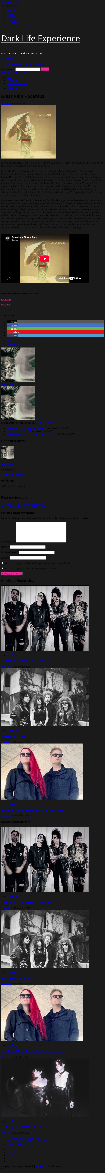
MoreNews (41, 1166)
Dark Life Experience (40, 38)
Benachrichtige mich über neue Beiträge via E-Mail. (30, 568)
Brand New (12, 88)
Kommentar (8, 541)
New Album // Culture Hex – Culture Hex (27, 428)
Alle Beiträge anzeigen (12, 474)
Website (5, 557)
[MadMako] (18, 380)
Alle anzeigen (46, 423)
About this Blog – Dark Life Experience (26, 63)
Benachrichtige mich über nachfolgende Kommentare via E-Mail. (37, 563)
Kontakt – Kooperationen (19, 1143)
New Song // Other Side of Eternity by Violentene (31, 434)
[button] (7, 58)
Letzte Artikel (13, 343)
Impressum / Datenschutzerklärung (25, 1137)
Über (9, 340)
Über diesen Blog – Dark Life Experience (27, 1140)
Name (5, 546)
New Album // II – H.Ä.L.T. (19, 431)
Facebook (6, 299)
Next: (23, 506)
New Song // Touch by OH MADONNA (24, 1127)
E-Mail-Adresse (9, 552)
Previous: (22, 503)
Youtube (5, 304)
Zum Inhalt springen (11, 2)
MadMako (6, 103)
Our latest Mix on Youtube (14, 72)
